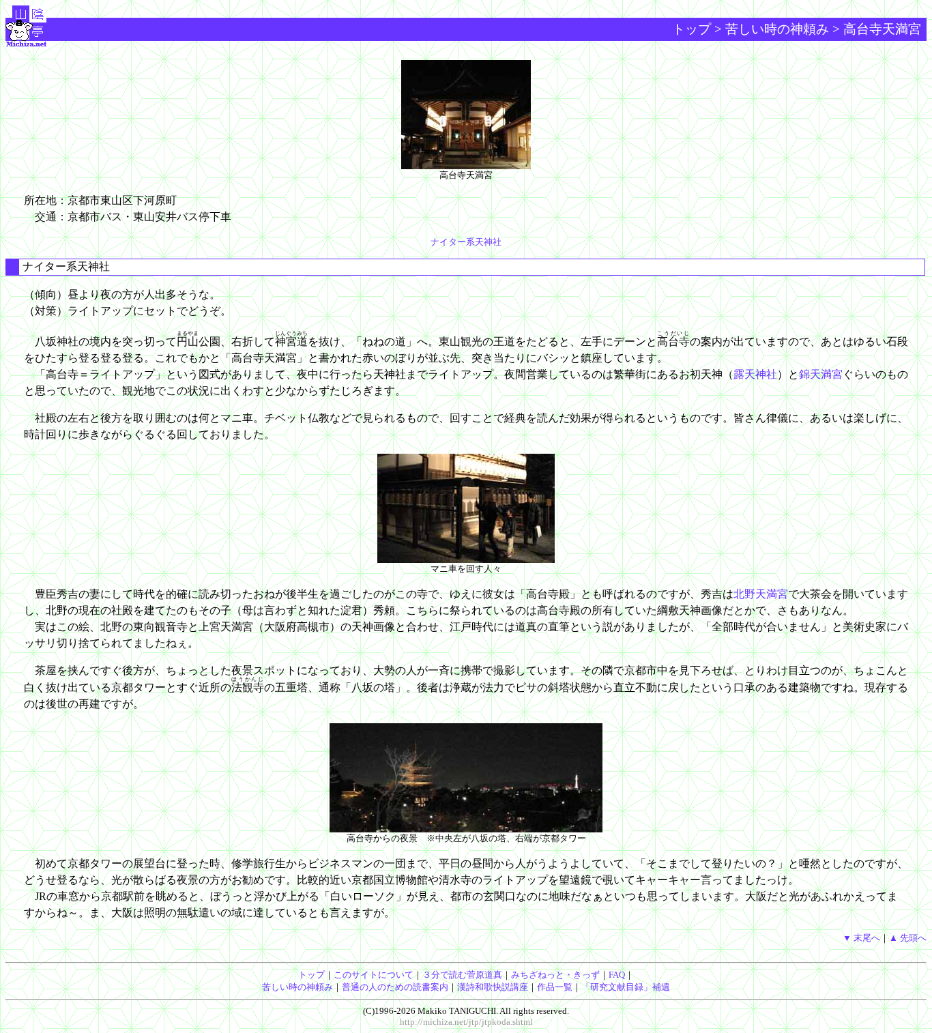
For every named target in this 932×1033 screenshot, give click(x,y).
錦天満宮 (821, 374)
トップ (691, 29)
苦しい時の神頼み (777, 29)
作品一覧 (554, 987)
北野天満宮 (760, 594)
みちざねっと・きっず (555, 975)
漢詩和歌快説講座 (492, 987)
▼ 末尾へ (861, 938)
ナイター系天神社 (466, 242)
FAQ (617, 975)
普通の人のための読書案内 (395, 987)
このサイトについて (373, 975)
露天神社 (755, 374)
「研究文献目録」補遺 (625, 987)
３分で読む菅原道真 (462, 975)
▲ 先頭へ (908, 938)
